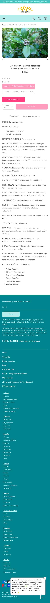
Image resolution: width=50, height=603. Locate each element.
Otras (5, 523)
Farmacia (6, 528)
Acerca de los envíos (31, 116)
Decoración (7, 555)
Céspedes (6, 517)
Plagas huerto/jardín (10, 537)
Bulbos (5, 514)
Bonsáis (6, 396)
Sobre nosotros (8, 361)
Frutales (6, 434)
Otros (5, 458)
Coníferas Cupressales (11, 408)
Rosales (6, 476)
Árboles (6, 393)
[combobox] (8, 106)
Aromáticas (7, 470)
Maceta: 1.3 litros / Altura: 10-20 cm (19, 86)
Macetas (6, 560)
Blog (4, 365)
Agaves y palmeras (10, 399)
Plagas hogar (8, 534)
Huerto (6, 493)
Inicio (4, 353)
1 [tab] (23, 59)
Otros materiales (9, 569)
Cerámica (6, 563)
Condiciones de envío (9, 594)
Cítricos (6, 437)
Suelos (5, 552)
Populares (7, 426)
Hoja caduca (7, 419)
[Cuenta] (33, 17)
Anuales (6, 467)
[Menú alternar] (3, 18)
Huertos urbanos (9, 496)
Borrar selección (13, 99)
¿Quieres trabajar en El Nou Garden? (17, 382)
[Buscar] (39, 17)
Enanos (6, 443)
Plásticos (6, 566)
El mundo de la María (10, 505)
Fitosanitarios (8, 540)
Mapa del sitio (8, 369)
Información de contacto (9, 597)
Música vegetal (8, 386)
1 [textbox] (4, 107)
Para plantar (7, 499)
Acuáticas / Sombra (10, 485)
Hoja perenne (8, 423)
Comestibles (7, 520)
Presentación (6, 82)
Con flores (7, 429)
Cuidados (6, 502)
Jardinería (6, 545)
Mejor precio (7, 378)
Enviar (10, 314)
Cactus (5, 479)
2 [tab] (26, 59)
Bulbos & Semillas (10, 511)
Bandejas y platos (9, 572)
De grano (6, 455)
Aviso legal (5, 592)
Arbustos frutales (9, 440)
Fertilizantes (7, 531)
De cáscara (7, 449)
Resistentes (7, 482)
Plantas (6, 464)
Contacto (6, 357)
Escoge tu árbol (8, 402)
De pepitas (7, 452)
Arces (5, 405)
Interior (5, 473)
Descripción (15, 116)
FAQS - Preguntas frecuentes (14, 373)
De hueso (6, 446)
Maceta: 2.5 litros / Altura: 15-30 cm (19, 92)
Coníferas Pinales (9, 411)
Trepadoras (7, 488)
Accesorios (7, 548)
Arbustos (6, 416)
